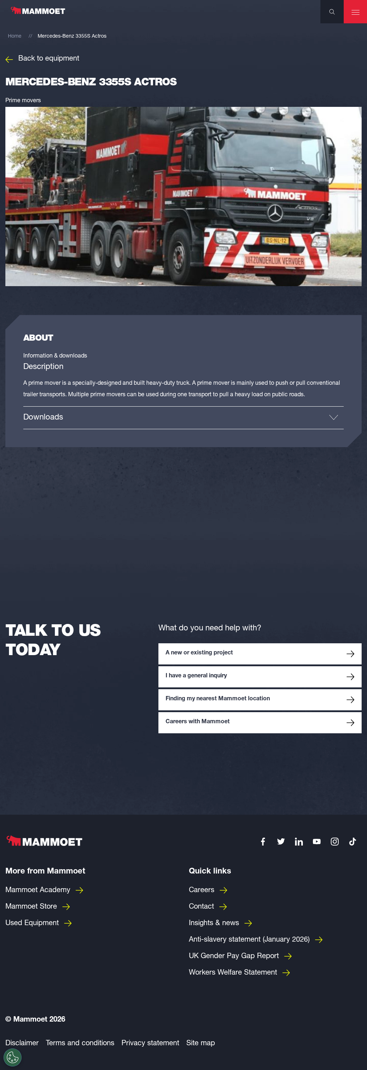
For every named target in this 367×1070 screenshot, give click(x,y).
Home (15, 36)
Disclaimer (22, 1043)
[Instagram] (335, 842)
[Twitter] (281, 842)
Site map (200, 1043)
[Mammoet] (37, 14)
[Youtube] (317, 842)
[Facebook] (263, 842)
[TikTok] (353, 842)
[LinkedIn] (299, 842)
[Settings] (13, 1057)
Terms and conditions (80, 1043)
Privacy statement (150, 1043)
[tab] (183, 417)
